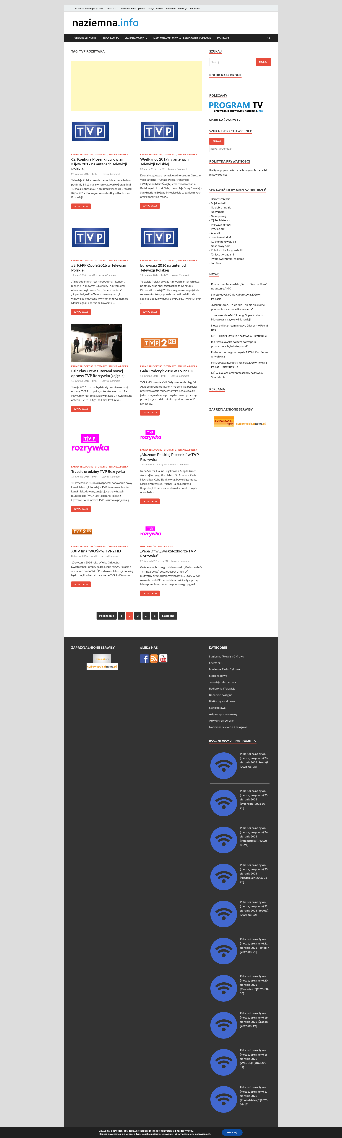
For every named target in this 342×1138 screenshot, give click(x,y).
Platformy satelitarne (222, 701)
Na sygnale (217, 211)
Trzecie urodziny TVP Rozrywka (98, 471)
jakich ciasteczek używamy (157, 1134)
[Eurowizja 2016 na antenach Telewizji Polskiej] (171, 237)
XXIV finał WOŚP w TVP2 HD (96, 551)
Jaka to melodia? (221, 237)
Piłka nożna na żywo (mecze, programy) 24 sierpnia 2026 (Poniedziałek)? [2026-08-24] (254, 836)
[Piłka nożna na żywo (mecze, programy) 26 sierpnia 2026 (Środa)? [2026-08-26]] (223, 778)
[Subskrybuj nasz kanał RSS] (154, 658)
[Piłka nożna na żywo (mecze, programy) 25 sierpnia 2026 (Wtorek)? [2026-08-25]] (223, 815)
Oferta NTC (111, 8)
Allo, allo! (216, 233)
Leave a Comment (111, 174)
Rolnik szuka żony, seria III (227, 250)
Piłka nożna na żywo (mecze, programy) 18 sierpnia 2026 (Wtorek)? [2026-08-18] (254, 1058)
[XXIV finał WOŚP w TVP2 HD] (102, 531)
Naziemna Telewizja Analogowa (228, 727)
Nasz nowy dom (220, 245)
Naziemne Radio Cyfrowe (132, 8)
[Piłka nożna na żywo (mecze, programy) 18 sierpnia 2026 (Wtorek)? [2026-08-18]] (223, 1074)
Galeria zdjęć (134, 38)
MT (97, 174)
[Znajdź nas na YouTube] (163, 658)
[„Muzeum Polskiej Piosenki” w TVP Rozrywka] (171, 435)
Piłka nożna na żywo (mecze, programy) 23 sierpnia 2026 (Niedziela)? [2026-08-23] (254, 873)
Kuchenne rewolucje (223, 241)
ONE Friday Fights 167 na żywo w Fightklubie (239, 335)
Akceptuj (232, 1132)
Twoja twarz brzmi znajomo (227, 258)
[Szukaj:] (240, 62)
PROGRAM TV (111, 38)
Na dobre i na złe (221, 207)
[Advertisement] (136, 86)
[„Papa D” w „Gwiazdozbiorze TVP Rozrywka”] (171, 531)
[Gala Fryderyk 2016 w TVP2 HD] (171, 343)
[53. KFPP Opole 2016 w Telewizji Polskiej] (102, 237)
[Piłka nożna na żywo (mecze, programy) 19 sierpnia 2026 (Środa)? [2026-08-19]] (223, 1037)
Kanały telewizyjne (82, 154)
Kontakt (223, 38)
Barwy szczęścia (220, 198)
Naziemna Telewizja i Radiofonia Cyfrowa (182, 38)
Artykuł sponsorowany (223, 714)
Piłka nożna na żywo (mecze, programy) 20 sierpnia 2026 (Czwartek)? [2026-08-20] (254, 984)
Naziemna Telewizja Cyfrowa (89, 8)
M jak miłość (218, 203)
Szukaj (217, 141)
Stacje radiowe (155, 8)
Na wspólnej (218, 216)
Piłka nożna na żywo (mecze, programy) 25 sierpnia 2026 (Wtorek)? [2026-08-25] (254, 799)
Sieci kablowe (217, 707)
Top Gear (216, 263)
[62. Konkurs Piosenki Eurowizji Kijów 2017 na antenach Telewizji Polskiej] (102, 131)
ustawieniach (202, 1134)
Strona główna (85, 38)
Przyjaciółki (218, 228)
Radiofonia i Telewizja (176, 8)
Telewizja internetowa (222, 682)
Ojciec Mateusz (220, 220)
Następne (168, 615)
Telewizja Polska (118, 154)
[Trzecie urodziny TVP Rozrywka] (102, 443)
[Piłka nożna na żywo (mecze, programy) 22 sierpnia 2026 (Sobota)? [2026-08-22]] (223, 926)
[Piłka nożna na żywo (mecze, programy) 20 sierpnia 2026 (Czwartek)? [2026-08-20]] (223, 1000)
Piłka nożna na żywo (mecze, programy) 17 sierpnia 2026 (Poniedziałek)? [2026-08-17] (254, 1095)
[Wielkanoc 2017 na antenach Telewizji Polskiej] (171, 131)
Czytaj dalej (79, 205)
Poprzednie (106, 615)
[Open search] (269, 38)
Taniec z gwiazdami (222, 254)
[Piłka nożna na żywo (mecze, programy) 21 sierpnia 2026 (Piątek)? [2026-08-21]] (223, 963)
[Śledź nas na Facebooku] (144, 658)
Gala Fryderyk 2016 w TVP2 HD (166, 371)
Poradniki (195, 8)
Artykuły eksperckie (221, 720)
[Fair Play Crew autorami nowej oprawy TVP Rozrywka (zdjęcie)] (102, 343)
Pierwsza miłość (220, 224)
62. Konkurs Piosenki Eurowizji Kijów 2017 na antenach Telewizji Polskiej (99, 164)
